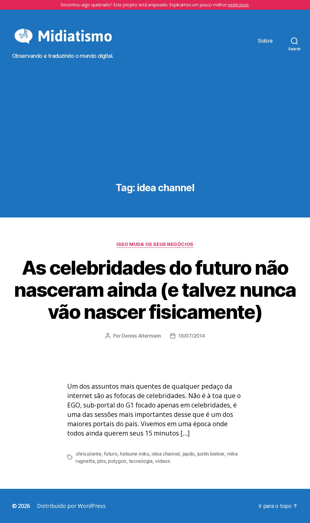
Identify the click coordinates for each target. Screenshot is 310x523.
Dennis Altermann (141, 336)
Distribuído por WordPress (71, 505)
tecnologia (141, 461)
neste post (238, 5)
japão (189, 454)
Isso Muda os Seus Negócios (155, 244)
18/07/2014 (191, 336)
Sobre (265, 41)
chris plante (88, 454)
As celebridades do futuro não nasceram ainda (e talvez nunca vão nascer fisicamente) (155, 289)
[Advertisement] (155, 137)
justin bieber (211, 454)
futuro (110, 454)
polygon (117, 461)
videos (162, 461)
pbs (101, 461)
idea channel (166, 454)
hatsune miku (134, 454)
